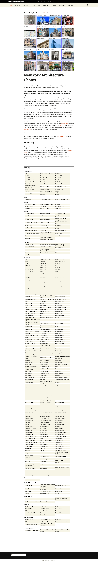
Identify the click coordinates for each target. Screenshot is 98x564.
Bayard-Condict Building (60, 309)
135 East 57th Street (60, 261)
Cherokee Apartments (45, 329)
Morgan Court (58, 406)
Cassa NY (57, 317)
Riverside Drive (28, 430)
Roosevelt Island (29, 432)
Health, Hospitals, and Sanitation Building (30, 368)
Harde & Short (58, 181)
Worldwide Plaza (59, 475)
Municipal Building (59, 408)
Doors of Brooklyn (29, 177)
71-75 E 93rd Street (59, 288)
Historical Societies (59, 206)
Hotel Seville (28, 375)
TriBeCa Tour (28, 461)
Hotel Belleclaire (28, 373)
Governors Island (44, 362)
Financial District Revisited (31, 350)
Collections (62, 5)
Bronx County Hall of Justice (46, 204)
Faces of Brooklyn (44, 179)
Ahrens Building (43, 294)
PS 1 (41, 512)
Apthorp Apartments (60, 301)
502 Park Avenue (59, 284)
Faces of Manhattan (59, 179)
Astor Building (58, 305)
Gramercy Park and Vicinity (61, 364)
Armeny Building (28, 305)
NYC (39, 5)
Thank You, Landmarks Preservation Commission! (30, 27)
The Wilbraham (43, 453)
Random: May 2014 (44, 426)
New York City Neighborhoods (32, 250)
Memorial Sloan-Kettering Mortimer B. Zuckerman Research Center (46, 402)
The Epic (42, 450)
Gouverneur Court (29, 362)
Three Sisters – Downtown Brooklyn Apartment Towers (46, 238)
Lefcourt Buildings (59, 387)
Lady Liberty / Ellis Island (45, 385)
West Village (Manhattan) (42, 26)
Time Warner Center (44, 456)
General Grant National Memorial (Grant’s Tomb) (62, 357)
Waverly (63, 26)
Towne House (28, 459)
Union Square (58, 465)
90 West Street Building (30, 294)
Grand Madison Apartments (31, 366)
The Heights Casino (59, 236)
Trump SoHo (43, 461)
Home (10, 5)
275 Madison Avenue (60, 274)
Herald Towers (58, 368)
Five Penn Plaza (58, 350)
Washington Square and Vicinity (62, 471)
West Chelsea (43, 473)
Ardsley (42, 303)
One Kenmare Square (60, 416)
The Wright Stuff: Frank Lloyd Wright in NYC (46, 193)
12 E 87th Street (43, 261)
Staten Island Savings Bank (31, 524)
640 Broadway (58, 286)
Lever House (43, 389)
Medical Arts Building (29, 402)
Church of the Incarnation (46, 331)
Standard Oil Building (29, 444)
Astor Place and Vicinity (45, 307)
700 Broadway (43, 288)
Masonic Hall (58, 397)
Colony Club (58, 333)
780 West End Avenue (30, 292)
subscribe (60, 136)
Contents (17, 5)
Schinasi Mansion (29, 434)
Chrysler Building (59, 329)
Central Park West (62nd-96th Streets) (31, 323)
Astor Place (27, 307)
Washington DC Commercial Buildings (46, 530)
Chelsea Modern (28, 329)
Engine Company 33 (29, 346)
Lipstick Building (28, 393)
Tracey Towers (58, 208)
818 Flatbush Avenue (29, 216)
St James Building (59, 440)
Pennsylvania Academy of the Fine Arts (62, 499)
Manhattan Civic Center (30, 397)
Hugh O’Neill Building (29, 377)
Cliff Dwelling (43, 333)
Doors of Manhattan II (60, 177)
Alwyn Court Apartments (60, 296)
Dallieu (26, 337)
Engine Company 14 (44, 343)
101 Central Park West (60, 259)
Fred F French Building (30, 355)
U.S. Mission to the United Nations (61, 461)
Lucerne (27, 395)
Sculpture (27, 191)
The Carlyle (42, 448)
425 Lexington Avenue (45, 282)
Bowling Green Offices (30, 317)
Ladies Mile (27, 385)
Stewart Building (44, 444)
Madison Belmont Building (46, 395)
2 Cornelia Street (65, 38)
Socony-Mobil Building (30, 438)
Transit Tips (27, 254)
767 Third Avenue (59, 290)
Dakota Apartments (59, 335)
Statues (57, 191)
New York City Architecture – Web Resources (31, 186)
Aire (56, 294)
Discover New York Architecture (47, 244)
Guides (54, 5)
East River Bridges (29, 206)
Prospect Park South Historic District (46, 233)
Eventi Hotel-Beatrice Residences (45, 346)
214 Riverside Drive (44, 269)
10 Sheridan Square (28, 38)
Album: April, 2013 (29, 296)
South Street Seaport (30, 440)
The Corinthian (58, 448)
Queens (26, 505)
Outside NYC (46, 5)
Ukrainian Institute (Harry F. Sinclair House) (31, 464)
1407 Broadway (28, 263)
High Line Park (28, 371)
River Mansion (43, 428)
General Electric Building (45, 357)
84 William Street (44, 292)
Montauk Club (43, 230)
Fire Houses (43, 206)
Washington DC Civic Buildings (32, 530)
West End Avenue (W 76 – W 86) (62, 473)
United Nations (43, 468)
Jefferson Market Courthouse (62, 379)
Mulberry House (43, 408)
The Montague (28, 238)
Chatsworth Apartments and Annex (46, 326)
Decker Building (59, 337)
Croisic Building (43, 335)
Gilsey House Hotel (44, 360)
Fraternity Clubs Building (60, 353)
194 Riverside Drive (44, 265)
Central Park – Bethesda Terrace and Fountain (32, 320)
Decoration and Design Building (32, 339)
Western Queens (44, 514)
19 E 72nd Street (28, 265)
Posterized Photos (44, 252)
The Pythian (27, 453)
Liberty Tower (58, 389)
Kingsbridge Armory (29, 208)
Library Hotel (28, 391)
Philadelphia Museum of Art (31, 501)
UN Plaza (42, 465)
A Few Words (28, 199)
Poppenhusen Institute (30, 512)
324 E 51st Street (44, 278)
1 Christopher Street (53, 26)
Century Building (59, 323)
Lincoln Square (58, 391)
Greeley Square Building (45, 366)
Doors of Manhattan (44, 177)
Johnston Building (29, 382)
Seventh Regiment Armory (31, 436)
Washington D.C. (29, 528)
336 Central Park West (60, 278)
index (45, 13)
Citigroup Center (59, 331)
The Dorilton (27, 450)
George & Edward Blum (30, 181)
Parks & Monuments (30, 483)
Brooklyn (27, 211)
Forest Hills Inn (58, 508)
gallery (61, 125)
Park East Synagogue (60, 418)
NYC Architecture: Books (61, 186)
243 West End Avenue (45, 271)
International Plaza (29, 379)
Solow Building (58, 438)
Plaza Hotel (27, 422)
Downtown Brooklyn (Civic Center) (61, 222)
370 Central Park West (45, 280)
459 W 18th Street (29, 284)
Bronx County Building (30, 204)
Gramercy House (44, 364)
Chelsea (57, 326)
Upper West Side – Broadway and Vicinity (62, 468)
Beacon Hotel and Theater (31, 311)
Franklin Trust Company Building (32, 227)
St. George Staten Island (61, 521)
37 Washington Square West (31, 280)
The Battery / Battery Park (61, 446)
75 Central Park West (45, 290)
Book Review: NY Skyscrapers (43, 15)
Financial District (59, 349)
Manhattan (27, 258)
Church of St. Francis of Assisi (32, 331)
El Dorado (42, 341)
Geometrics (27, 360)
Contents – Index (29, 244)
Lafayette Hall (58, 385)
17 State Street (58, 263)
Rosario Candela (59, 189)
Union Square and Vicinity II (31, 468)
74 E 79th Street (28, 290)
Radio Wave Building (60, 424)
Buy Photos (71, 5)
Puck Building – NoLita (45, 424)
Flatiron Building (28, 353)
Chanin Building (28, 326)
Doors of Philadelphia (30, 179)
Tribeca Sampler (59, 459)
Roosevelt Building (59, 430)
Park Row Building (29, 420)
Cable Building (40, 61)
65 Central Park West (66, 61)
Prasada (27, 424)
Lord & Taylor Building (60, 393)
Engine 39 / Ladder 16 (30, 343)
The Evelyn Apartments (60, 450)
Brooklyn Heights (29, 219)
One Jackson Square (45, 416)
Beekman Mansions (44, 311)
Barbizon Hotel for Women (31, 309)
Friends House (43, 355)
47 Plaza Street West (45, 213)
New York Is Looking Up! (45, 186)
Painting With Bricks (29, 189)
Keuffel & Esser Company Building (46, 382)
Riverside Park (43, 430)
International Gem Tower (61, 377)
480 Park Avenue (44, 284)
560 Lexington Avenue (45, 286)
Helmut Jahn (28, 183)
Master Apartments (29, 399)
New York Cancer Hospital (46, 412)
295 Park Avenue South (30, 276)
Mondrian (42, 406)
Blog (33, 5)
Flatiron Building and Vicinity (46, 353)
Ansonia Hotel (43, 301)
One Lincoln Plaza (29, 418)
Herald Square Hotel (44, 368)
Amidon (26, 301)
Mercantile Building (59, 402)
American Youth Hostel (60, 299)
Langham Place (43, 387)
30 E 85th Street (43, 276)
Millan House (28, 406)
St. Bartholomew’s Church (31, 442)
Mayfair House (43, 399)
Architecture (26, 5)
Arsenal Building (43, 305)
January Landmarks (29, 246)
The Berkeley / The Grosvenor (47, 236)
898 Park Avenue (59, 292)
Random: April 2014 (59, 233)
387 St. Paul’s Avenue (29, 519)
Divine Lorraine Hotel (30, 499)
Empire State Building (60, 341)
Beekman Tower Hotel (30, 313)
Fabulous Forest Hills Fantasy (47, 199)
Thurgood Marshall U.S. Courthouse (30, 456)
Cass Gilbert (27, 175)
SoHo (41, 438)
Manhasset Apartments (60, 395)
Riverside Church (59, 428)
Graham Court (28, 364)
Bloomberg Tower (29, 315)
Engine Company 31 (59, 343)
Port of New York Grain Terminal (32, 233)
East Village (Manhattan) (54, 15)
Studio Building (58, 444)
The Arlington (28, 236)
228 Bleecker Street (28, 49)
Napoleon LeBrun (59, 183)
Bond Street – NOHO (60, 315)
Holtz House (58, 371)
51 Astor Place (52, 38)
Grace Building (58, 362)
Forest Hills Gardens (44, 508)
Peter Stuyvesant (59, 420)
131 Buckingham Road (30, 213)
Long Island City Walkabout (46, 510)
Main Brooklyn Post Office (31, 230)
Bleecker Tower (59, 313)
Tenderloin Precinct (44, 446)
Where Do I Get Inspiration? (61, 199)
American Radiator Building (31, 299)
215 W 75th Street (59, 269)
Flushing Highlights (29, 508)
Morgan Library (28, 408)
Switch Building (28, 446)
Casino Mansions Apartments (31, 222)
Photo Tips (27, 252)
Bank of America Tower (60, 307)
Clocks (41, 175)
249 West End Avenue (30, 274)
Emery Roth (51, 49)
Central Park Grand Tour (45, 320)
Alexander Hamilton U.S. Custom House (47, 296)
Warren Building (43, 471)
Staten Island (28, 518)
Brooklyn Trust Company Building (60, 219)
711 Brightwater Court (60, 213)
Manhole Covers (43, 183)
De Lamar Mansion (44, 337)
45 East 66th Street (59, 282)
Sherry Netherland (44, 436)
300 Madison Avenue (60, 276)
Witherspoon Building (45, 501)
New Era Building (59, 410)
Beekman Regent (59, 311)
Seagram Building (44, 434)
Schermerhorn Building (60, 432)
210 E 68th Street (29, 269)
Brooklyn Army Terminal (45, 216)
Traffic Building (43, 459)
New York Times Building (45, 414)
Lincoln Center (43, 391)
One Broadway (28, 416)
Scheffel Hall (43, 432)
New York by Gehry (29, 412)
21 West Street (58, 267)
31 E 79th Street (28, 278)
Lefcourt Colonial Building (31, 389)
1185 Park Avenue (29, 261)
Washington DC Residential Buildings (61, 530)
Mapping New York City (45, 246)
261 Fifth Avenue (44, 274)
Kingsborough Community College (61, 227)
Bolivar (50, 61)
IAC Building (42, 377)
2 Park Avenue (28, 267)
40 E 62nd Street (28, 282)
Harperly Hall (58, 366)
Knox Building (58, 382)
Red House (57, 426)
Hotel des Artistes (44, 373)
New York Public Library (30, 414)
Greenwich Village (65, 15)
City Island (57, 204)
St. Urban (42, 442)
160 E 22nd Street (44, 263)
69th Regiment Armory (30, 288)
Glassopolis (42, 181)
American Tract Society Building (47, 299)
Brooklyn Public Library (45, 219)
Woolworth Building (44, 475)
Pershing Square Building (46, 420)
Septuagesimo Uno (59, 434)
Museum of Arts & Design (31, 410)
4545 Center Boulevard (30, 506)
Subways (57, 252)
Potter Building (58, 422)
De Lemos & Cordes (60, 175)
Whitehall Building (29, 475)
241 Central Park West (30, 271)
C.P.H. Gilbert (58, 173)
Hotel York (57, 375)
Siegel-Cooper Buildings (60, 436)
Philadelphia (28, 496)
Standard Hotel (58, 442)
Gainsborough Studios (60, 355)
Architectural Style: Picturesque (47, 173)
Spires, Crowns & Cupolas (46, 191)
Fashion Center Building (30, 349)
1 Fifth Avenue (28, 259)
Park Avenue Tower (44, 418)
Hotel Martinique (59, 373)
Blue (41, 315)
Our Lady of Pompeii (41, 49)
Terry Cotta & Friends (30, 193)
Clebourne (27, 333)
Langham (27, 387)
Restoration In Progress (45, 189)
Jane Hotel (42, 379)
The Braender (28, 448)
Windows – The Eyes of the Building (61, 193)
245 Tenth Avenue (59, 271)
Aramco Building (28, 303)
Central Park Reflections (60, 320)
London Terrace (43, 393)
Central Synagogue (44, 323)
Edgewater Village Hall (45, 519)
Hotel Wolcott (43, 375)
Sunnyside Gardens (29, 514)
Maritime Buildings (44, 397)
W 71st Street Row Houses (31, 471)
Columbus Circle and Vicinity (31, 335)
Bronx (26, 202)
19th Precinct (58, 265)
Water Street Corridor (30, 473)
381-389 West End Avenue (61, 280)
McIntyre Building (59, 399)
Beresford (42, 313)
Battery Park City (44, 309)
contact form (64, 123)
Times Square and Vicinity (61, 456)
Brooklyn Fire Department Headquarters (61, 215)
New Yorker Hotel (59, 414)
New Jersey (27, 478)
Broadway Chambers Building (46, 317)
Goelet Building (27, 61)
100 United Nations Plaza (45, 259)
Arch (26, 173)
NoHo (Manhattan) (41, 38)
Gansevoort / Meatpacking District (31, 357)
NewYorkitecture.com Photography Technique (45, 250)
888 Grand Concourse (66, 49)
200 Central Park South (45, 267)
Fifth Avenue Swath (44, 349)
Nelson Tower (43, 410)
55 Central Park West (29, 286)
